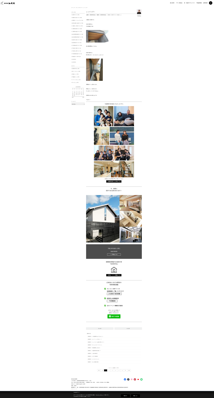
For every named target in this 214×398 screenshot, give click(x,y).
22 (83, 93)
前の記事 (99, 328)
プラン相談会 (179, 3)
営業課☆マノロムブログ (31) (77, 20)
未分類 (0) (74, 59)
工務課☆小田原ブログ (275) (77, 25)
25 (76, 94)
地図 (90, 380)
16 (72, 93)
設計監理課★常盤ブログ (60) (77, 37)
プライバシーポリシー (99, 394)
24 (74, 94)
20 (79, 93)
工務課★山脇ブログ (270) (77, 31)
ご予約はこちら (114, 254)
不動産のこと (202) (75, 76)
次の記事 (128, 328)
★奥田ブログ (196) (75, 14)
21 (81, 93)
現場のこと (119, 14)
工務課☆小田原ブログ (111, 14)
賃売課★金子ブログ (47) (76, 42)
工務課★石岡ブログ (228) (77, 28)
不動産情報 (199, 3)
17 (74, 93)
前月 (73, 97)
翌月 (83, 97)
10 (74, 92)
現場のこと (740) (75, 74)
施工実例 (172, 3)
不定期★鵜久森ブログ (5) (77, 53)
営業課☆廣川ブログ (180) (77, 17)
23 (72, 94)
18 (76, 93)
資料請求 (205, 3)
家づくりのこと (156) (76, 71)
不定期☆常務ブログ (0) (76, 48)
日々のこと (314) (75, 82)
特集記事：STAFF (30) (76, 56)
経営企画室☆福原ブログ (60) (77, 23)
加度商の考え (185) (75, 68)
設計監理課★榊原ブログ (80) (77, 34)
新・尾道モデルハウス (189, 3)
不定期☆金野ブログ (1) (76, 50)
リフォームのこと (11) (76, 79)
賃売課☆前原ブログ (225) (77, 39)
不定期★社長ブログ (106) (77, 45)
